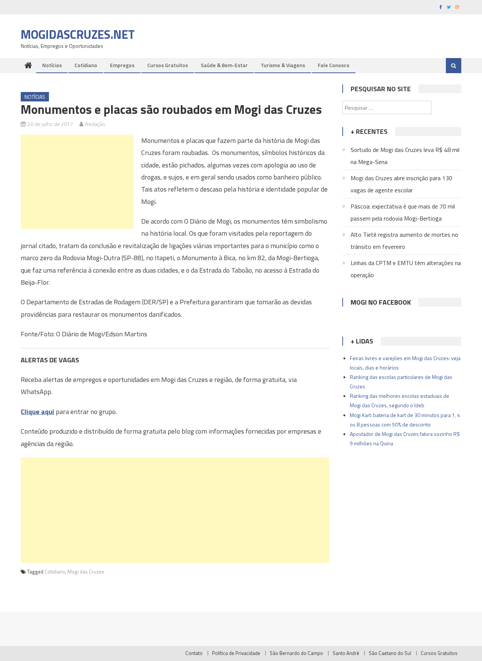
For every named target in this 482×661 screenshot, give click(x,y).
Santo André (346, 653)
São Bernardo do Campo (296, 653)
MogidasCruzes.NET (78, 34)
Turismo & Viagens (283, 65)
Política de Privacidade (236, 653)
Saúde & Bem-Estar (224, 65)
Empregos (122, 65)
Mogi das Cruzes (85, 571)
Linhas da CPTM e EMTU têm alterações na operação (406, 268)
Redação (95, 124)
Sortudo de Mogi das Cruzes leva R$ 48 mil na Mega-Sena (405, 155)
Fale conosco (333, 65)
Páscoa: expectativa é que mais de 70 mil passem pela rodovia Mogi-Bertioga (403, 212)
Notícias (52, 65)
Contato (194, 653)
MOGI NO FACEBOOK (381, 302)
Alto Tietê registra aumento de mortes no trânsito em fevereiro (404, 240)
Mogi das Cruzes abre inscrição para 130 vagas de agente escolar (401, 184)
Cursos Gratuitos (167, 65)
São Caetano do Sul (390, 653)
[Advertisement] (77, 182)
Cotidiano (86, 65)
